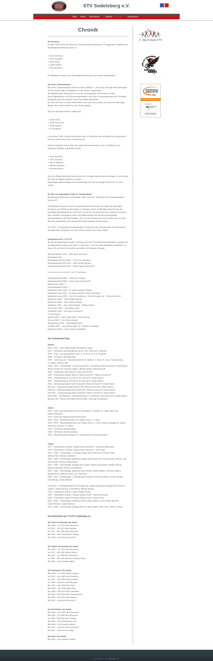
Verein (119, 16)
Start (74, 16)
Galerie (108, 16)
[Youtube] (167, 5)
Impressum (133, 16)
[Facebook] (162, 5)
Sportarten (94, 16)
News (83, 16)
